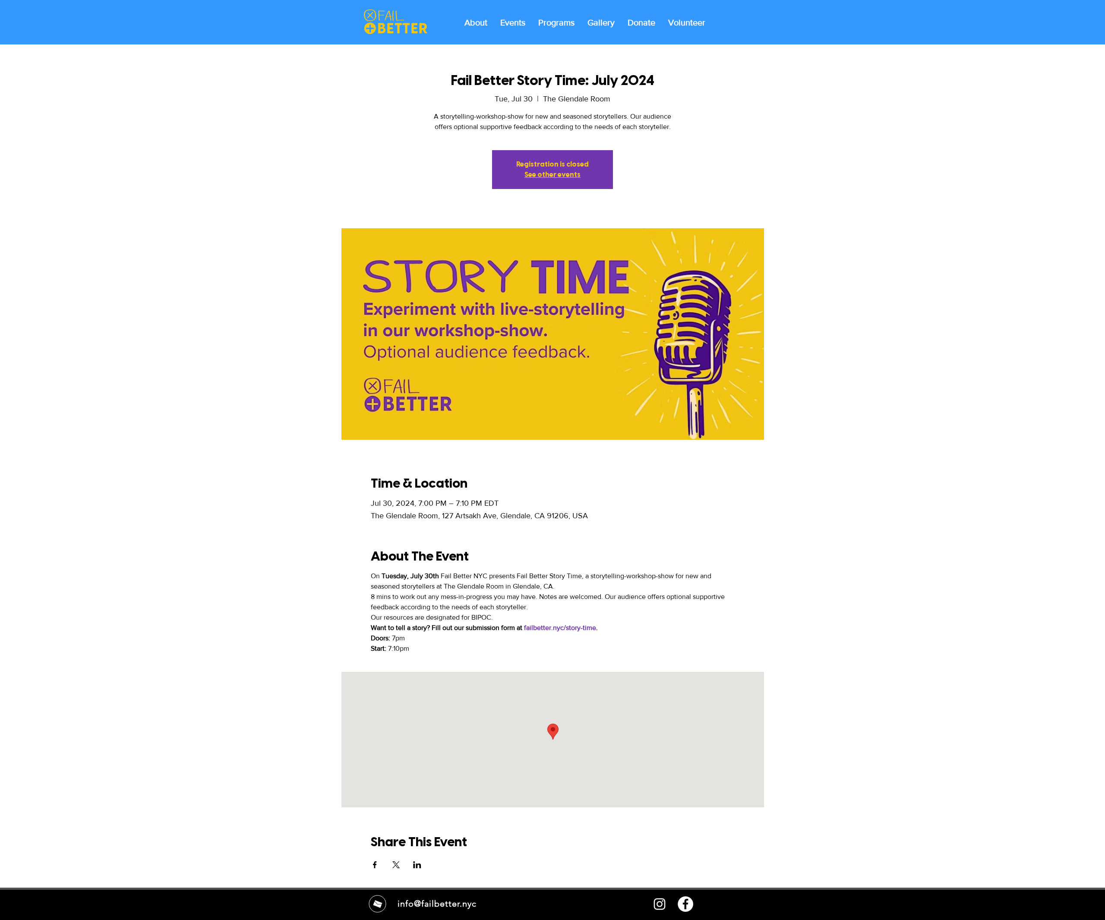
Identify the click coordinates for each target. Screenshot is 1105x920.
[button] (556, 22)
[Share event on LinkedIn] (417, 864)
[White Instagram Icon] (659, 904)
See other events (552, 174)
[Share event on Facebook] (375, 864)
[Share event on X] (396, 864)
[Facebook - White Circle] (685, 904)
